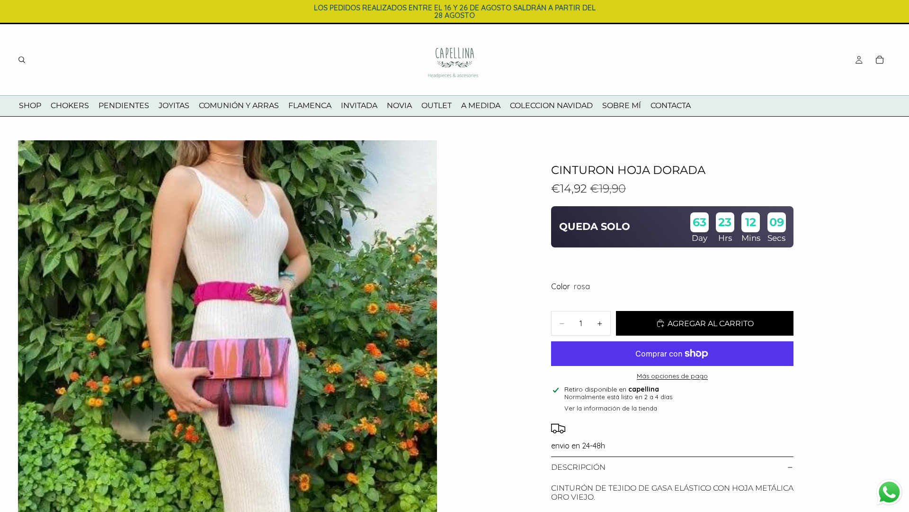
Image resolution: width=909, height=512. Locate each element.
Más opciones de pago (672, 376)
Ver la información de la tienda (610, 408)
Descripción (578, 467)
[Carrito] (879, 59)
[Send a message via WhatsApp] (889, 492)
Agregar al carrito (711, 323)
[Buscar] (21, 59)
